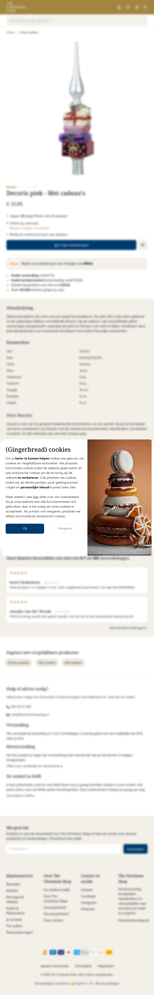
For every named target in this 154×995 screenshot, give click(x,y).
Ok (25, 528)
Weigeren (65, 528)
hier (36, 497)
